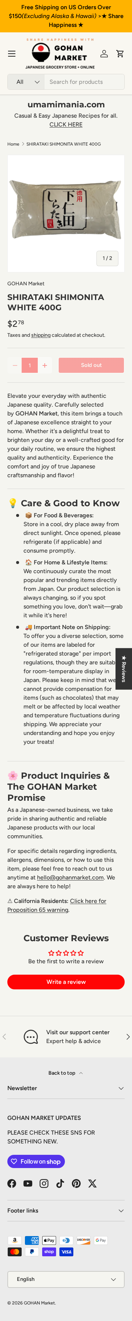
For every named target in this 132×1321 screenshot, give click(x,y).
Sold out (91, 365)
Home (13, 144)
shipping (41, 335)
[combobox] (66, 81)
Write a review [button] (66, 981)
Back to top (62, 1073)
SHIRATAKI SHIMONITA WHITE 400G (63, 144)
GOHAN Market (25, 284)
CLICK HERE (66, 124)
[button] (120, 54)
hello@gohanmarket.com (70, 877)
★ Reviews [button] (124, 668)
